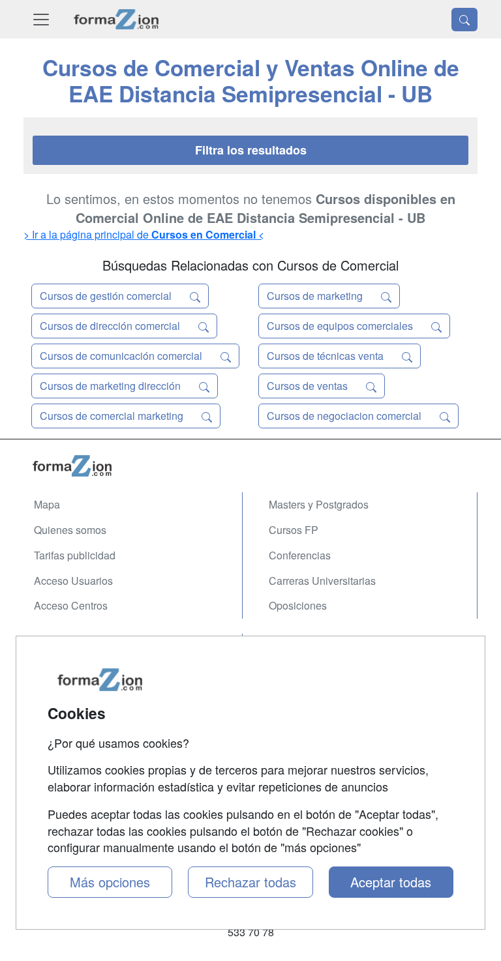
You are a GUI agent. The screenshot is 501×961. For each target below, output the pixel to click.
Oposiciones (298, 605)
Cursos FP (293, 529)
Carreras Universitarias (322, 580)
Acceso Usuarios (73, 580)
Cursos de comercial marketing (113, 415)
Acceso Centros (71, 605)
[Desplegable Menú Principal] (41, 19)
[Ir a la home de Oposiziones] (116, 19)
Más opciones (110, 881)
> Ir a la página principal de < (143, 234)
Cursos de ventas (308, 385)
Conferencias (300, 555)
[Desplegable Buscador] (464, 19)
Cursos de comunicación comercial (122, 355)
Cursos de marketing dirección (111, 385)
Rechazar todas (250, 881)
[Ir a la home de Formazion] (250, 465)
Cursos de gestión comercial (107, 295)
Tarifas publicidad (74, 555)
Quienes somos (70, 529)
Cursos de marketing (316, 295)
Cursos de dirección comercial (111, 325)
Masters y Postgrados (319, 504)
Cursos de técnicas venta (326, 355)
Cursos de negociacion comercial (345, 415)
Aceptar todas (390, 881)
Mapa (47, 504)
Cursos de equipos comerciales (341, 325)
